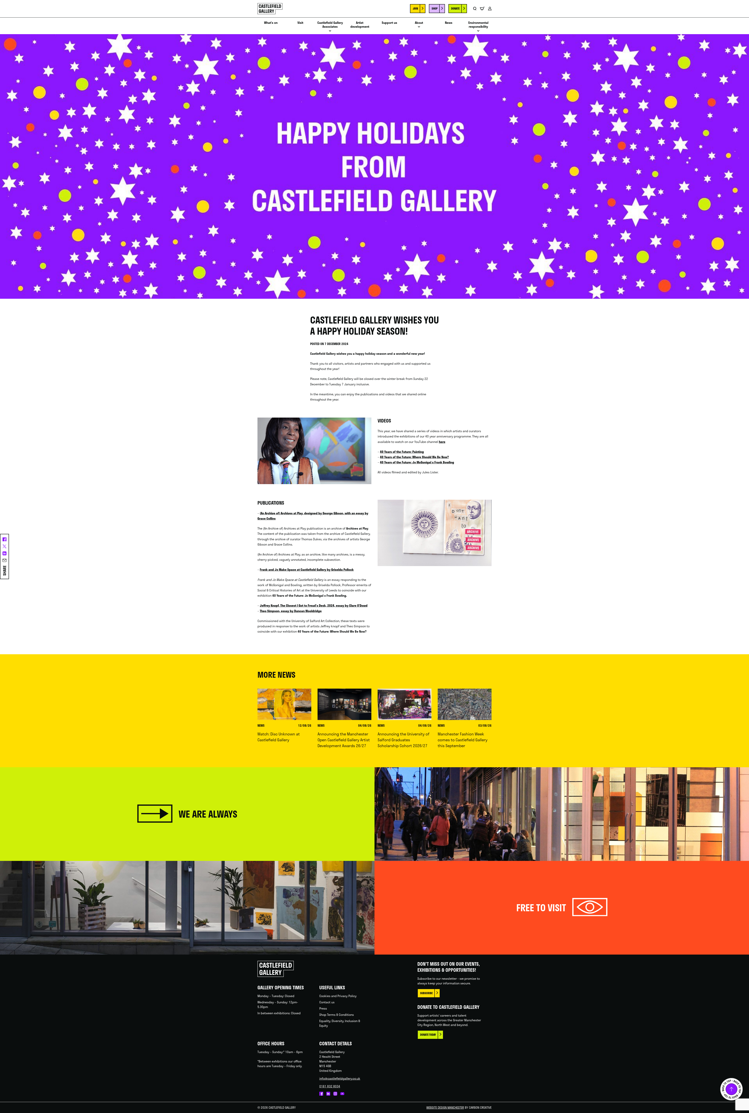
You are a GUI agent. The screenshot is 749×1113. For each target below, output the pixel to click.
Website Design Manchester (445, 1107)
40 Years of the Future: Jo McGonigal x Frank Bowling (417, 462)
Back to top (731, 1089)
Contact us (327, 1002)
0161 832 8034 (329, 1086)
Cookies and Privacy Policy (338, 995)
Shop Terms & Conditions (336, 1014)
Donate (455, 8)
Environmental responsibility (478, 25)
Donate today (428, 1035)
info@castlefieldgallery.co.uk (339, 1078)
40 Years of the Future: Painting (402, 451)
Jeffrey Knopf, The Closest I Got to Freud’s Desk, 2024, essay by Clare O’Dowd (313, 605)
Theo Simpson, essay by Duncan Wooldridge (291, 610)
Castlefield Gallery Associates (330, 25)
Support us (389, 23)
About (419, 23)
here (442, 441)
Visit (300, 23)
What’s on (271, 23)
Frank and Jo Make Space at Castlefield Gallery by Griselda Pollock (307, 569)
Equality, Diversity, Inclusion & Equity (339, 1023)
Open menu (330, 32)
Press (323, 1008)
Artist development (359, 25)
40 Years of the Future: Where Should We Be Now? (414, 456)
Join (415, 8)
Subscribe (426, 993)
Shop (435, 8)
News (448, 23)
